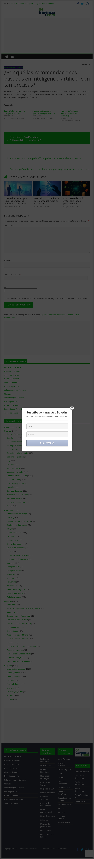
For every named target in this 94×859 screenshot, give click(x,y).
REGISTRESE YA (47, 443)
